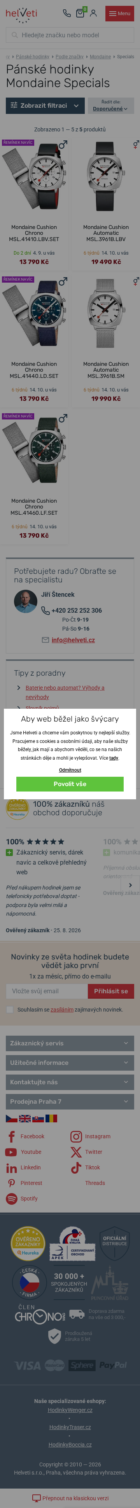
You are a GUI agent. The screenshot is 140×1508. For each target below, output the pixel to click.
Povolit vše (70, 784)
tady (113, 758)
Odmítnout (70, 770)
